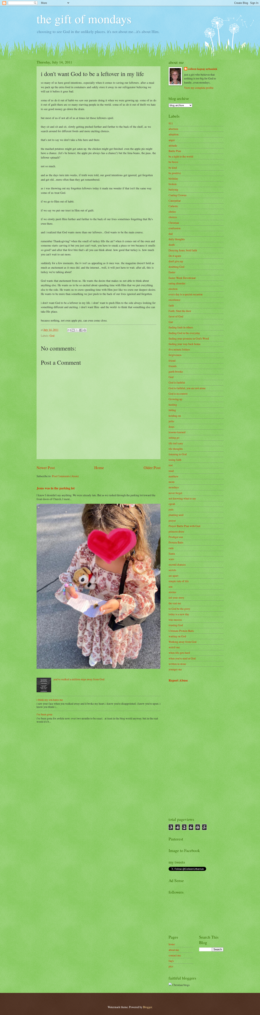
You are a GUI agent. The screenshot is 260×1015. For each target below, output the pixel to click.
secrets (172, 570)
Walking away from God (182, 642)
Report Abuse (178, 680)
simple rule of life (179, 581)
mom (171, 482)
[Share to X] (77, 330)
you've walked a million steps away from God (78, 679)
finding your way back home (184, 344)
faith (171, 305)
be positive (175, 173)
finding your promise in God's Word (189, 338)
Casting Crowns (177, 195)
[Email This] (69, 330)
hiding (172, 410)
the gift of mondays (84, 19)
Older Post (152, 467)
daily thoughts (177, 239)
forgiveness (175, 355)
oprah (172, 504)
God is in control (178, 393)
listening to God (178, 454)
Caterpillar (175, 201)
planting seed (176, 515)
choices (173, 217)
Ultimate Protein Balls (181, 631)
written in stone (177, 664)
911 (171, 123)
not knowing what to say (182, 498)
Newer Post (46, 467)
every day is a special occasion (186, 294)
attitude (173, 145)
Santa (172, 553)
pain (171, 509)
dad (171, 234)
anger (172, 140)
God (52, 336)
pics (171, 966)
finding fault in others (181, 327)
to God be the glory (179, 609)
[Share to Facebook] (81, 330)
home (172, 944)
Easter (172, 272)
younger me (175, 669)
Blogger (147, 1007)
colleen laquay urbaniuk (202, 69)
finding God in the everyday (184, 333)
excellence (174, 300)
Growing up (175, 399)
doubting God (176, 267)
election (173, 289)
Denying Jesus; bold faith (183, 250)
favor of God (176, 316)
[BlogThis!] (73, 330)
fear (171, 322)
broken (173, 184)
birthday (173, 178)
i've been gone (44, 714)
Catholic (173, 206)
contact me (175, 955)
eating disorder (177, 283)
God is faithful (177, 382)
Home (99, 467)
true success (175, 620)
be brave (173, 162)
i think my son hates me (50, 700)
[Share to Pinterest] (85, 330)
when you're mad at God (182, 658)
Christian (174, 223)
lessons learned (177, 432)
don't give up (176, 261)
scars (171, 559)
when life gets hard (179, 653)
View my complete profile (198, 88)
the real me (175, 603)
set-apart (173, 576)
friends (173, 366)
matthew (173, 476)
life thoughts (176, 449)
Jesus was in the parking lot (56, 488)
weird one (174, 647)
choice (172, 211)
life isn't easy (176, 443)
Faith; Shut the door (180, 311)
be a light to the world (181, 156)
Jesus (171, 427)
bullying (173, 189)
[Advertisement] (196, 749)
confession (175, 228)
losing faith (175, 460)
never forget (175, 493)
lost (171, 465)
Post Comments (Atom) (65, 476)
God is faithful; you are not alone (187, 388)
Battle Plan (175, 151)
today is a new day (179, 614)
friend (172, 360)
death (172, 245)
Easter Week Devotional (182, 278)
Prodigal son (176, 537)
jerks (171, 421)
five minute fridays (179, 349)
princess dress (176, 531)
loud (171, 471)
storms (172, 592)
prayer (172, 520)
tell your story (176, 597)
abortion (173, 129)
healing (173, 404)
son (170, 586)
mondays (174, 487)
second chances (177, 564)
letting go (174, 437)
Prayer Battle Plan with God (184, 526)
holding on (175, 416)
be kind (173, 167)
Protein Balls (176, 542)
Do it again (175, 256)
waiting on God (177, 636)
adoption (174, 134)
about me (174, 950)
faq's (171, 961)
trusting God (176, 625)
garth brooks (176, 371)
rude (171, 548)
